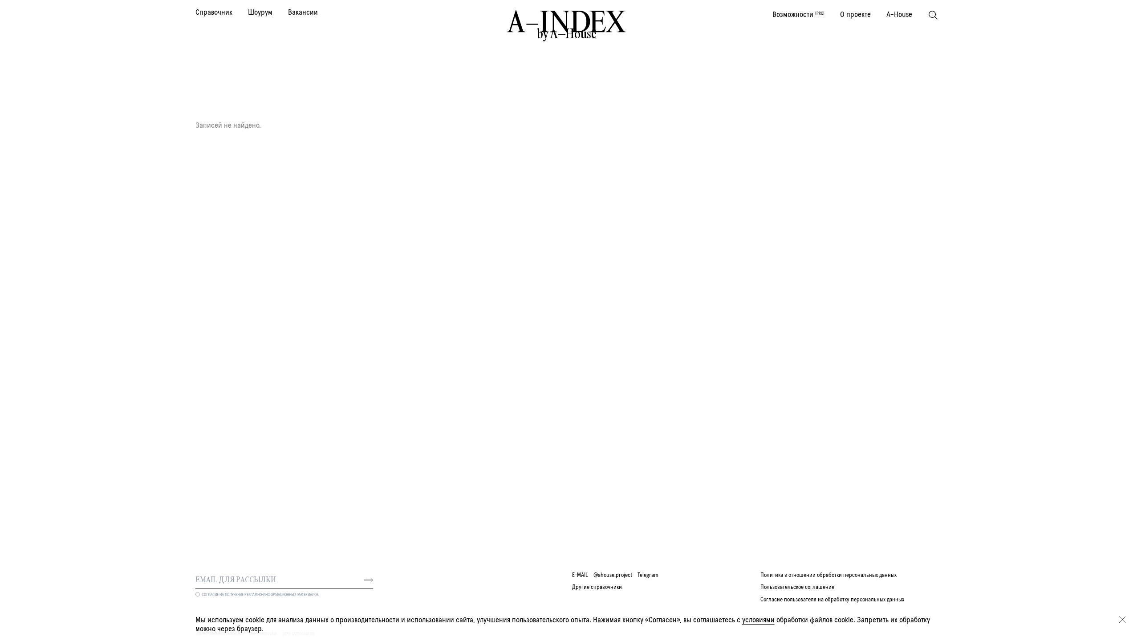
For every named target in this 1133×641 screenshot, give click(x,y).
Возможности (798, 15)
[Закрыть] (1122, 619)
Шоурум (260, 12)
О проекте (855, 15)
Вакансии (303, 12)
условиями (758, 620)
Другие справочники (597, 587)
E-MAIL (580, 575)
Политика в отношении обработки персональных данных (828, 575)
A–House (899, 15)
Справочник (213, 12)
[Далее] (368, 580)
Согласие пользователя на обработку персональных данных (832, 599)
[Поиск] (933, 15)
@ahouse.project (612, 575)
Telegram (648, 575)
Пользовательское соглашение (797, 587)
